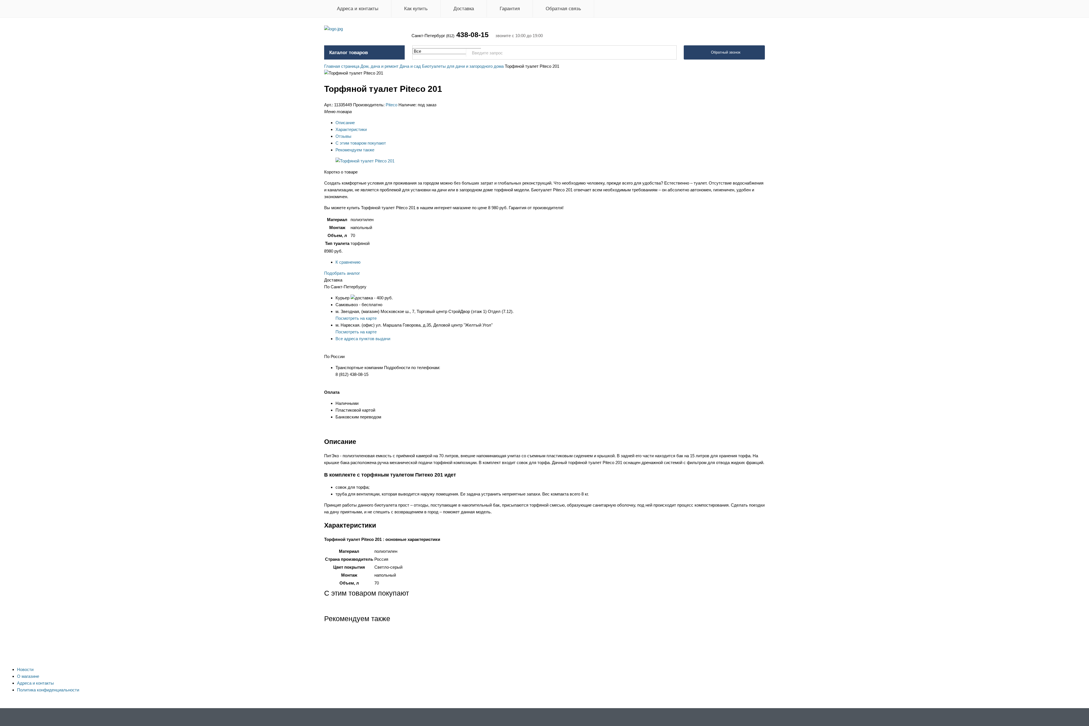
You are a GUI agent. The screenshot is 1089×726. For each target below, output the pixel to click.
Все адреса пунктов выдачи (362, 338)
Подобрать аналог (342, 273)
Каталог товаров (348, 52)
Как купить (416, 8)
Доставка (463, 8)
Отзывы (343, 136)
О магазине (28, 676)
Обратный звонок (725, 52)
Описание (345, 122)
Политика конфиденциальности (48, 689)
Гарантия (510, 8)
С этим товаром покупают (360, 143)
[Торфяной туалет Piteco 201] (364, 160)
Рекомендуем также (354, 149)
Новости (25, 669)
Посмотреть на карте (356, 318)
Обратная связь (563, 8)
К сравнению (347, 262)
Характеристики (351, 129)
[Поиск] (669, 53)
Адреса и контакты (357, 8)
